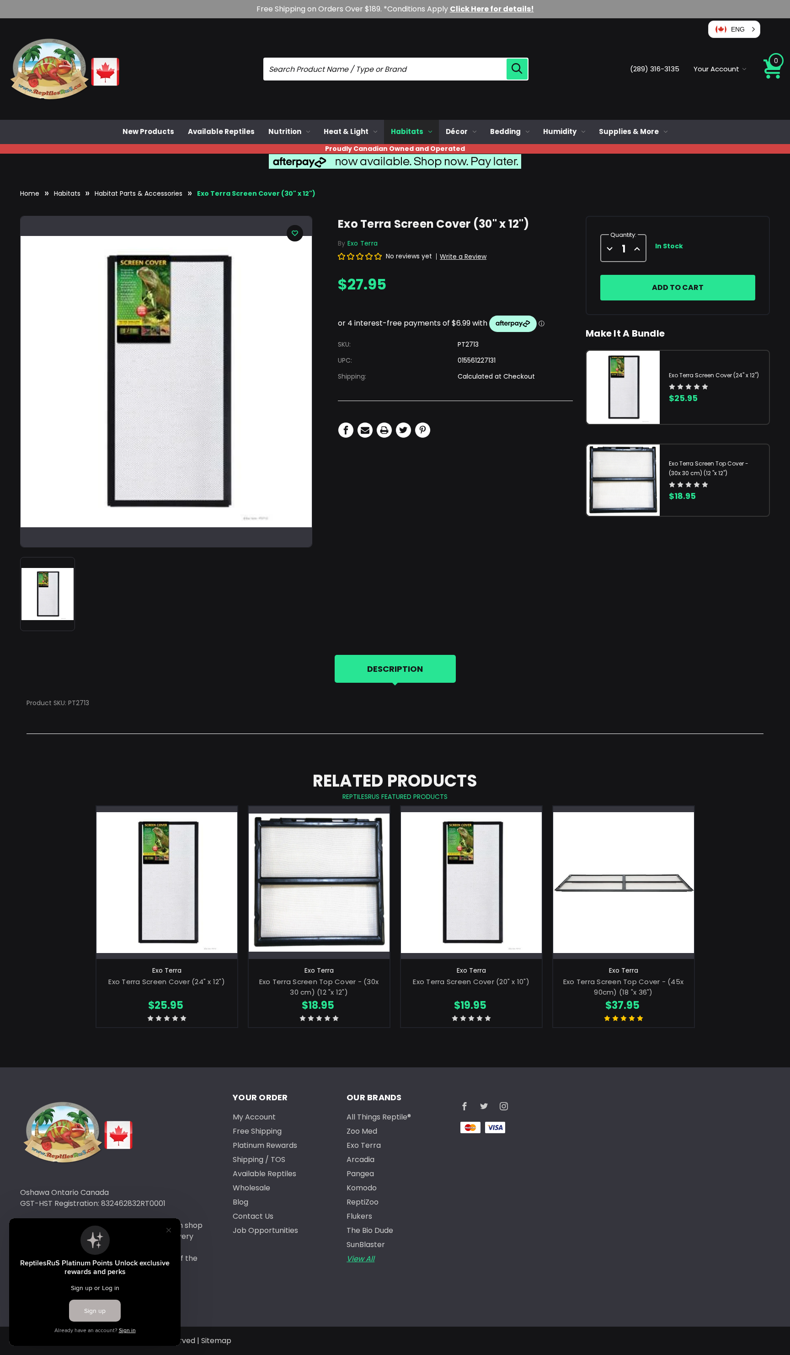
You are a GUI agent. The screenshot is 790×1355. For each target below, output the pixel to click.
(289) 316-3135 (654, 69)
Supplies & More (629, 131)
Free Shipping (257, 1131)
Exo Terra (364, 1145)
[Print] (384, 430)
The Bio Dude (370, 1230)
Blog (240, 1202)
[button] (734, 29)
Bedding (505, 131)
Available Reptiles (221, 131)
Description (395, 669)
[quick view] (166, 898)
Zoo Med (362, 1131)
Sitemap (216, 1340)
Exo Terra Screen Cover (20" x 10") (471, 981)
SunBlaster (366, 1244)
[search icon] (517, 69)
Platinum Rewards (265, 1145)
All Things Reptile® (379, 1117)
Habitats (407, 131)
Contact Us (253, 1216)
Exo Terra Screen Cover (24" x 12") (714, 375)
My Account (254, 1117)
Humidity (559, 131)
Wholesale (251, 1188)
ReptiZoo (363, 1202)
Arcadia (360, 1159)
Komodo (362, 1188)
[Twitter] (403, 430)
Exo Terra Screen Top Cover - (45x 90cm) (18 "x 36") (623, 987)
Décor (457, 131)
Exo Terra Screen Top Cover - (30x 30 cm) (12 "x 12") (319, 987)
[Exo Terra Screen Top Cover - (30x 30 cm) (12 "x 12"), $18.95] (319, 882)
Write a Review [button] (463, 256)
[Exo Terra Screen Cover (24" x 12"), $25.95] (166, 882)
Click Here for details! (492, 9)
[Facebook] (346, 430)
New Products (148, 131)
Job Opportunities (265, 1230)
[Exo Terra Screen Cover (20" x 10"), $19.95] (471, 882)
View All (360, 1258)
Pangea (360, 1173)
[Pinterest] (423, 430)
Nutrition (284, 131)
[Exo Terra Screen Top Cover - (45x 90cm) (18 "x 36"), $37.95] (623, 882)
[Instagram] (504, 1106)
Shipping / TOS (259, 1159)
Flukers (359, 1216)
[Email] (365, 430)
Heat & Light (346, 131)
